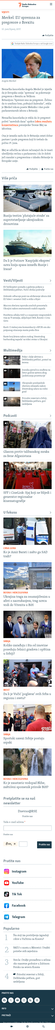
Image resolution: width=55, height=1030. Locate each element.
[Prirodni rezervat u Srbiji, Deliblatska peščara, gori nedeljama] (11, 401)
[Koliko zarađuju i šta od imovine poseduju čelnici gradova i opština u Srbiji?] (27, 624)
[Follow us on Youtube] (17, 1000)
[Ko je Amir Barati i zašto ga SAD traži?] (27, 531)
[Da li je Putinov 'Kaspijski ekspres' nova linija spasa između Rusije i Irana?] (27, 243)
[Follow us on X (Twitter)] (11, 1000)
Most (6, 690)
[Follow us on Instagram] (24, 1000)
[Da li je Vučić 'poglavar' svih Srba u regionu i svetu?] (27, 673)
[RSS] (30, 1000)
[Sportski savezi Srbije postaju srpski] (27, 717)
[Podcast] (27, 1026)
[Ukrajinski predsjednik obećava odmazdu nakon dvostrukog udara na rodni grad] (11, 386)
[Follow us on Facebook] (4, 1000)
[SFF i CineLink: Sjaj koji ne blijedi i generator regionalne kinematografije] (27, 475)
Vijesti (5, 12)
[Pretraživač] (43, 1026)
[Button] (47, 35)
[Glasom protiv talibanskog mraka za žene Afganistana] (27, 434)
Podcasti (10, 416)
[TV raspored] (37, 1000)
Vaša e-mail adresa (14, 822)
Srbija (6, 641)
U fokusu (10, 513)
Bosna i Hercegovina (15, 593)
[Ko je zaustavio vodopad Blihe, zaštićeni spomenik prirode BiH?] (27, 762)
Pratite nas (44, 844)
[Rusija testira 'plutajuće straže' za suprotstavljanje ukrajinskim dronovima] (27, 198)
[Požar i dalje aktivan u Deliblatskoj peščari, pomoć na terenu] (11, 360)
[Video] (11, 1026)
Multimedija (12, 351)
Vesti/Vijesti (13, 281)
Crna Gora (9, 548)
